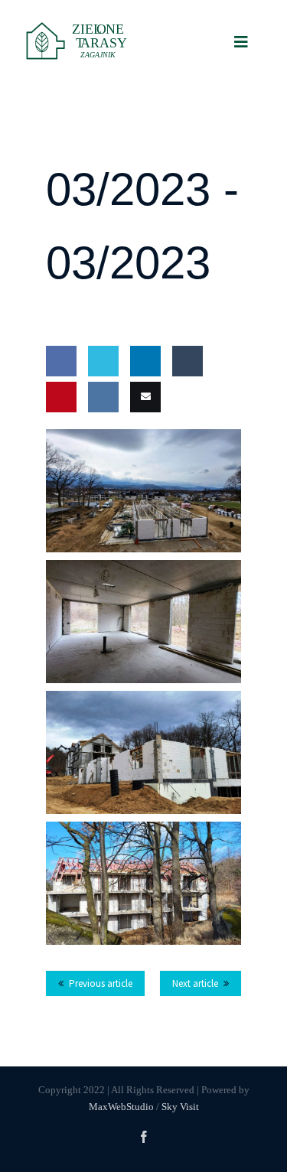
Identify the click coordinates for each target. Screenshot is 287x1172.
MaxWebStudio (121, 1106)
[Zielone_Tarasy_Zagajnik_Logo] (81, 24)
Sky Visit (180, 1106)
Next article (195, 983)
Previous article (100, 983)
